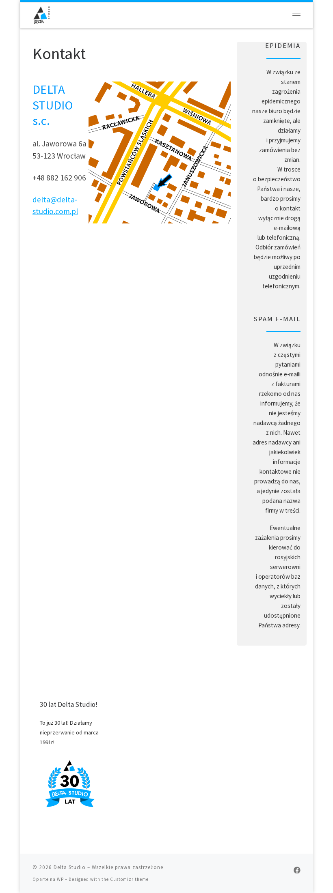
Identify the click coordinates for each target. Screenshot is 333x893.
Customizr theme (129, 879)
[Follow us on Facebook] (297, 870)
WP (60, 879)
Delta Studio (70, 867)
